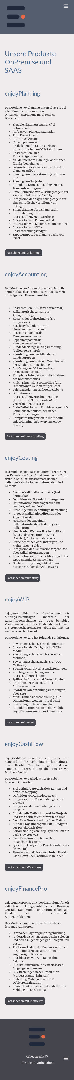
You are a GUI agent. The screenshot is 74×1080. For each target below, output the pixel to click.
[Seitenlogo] (16, 17)
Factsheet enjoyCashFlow (24, 867)
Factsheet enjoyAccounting (25, 436)
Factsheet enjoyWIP (20, 722)
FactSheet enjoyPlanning (24, 253)
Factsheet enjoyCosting (23, 578)
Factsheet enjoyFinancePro (25, 1001)
